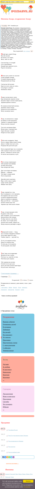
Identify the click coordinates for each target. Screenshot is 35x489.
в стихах (28, 51)
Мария (28, 474)
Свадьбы (6, 402)
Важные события (9, 322)
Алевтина (24, 287)
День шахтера (11, 446)
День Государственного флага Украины (18, 435)
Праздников (7, 399)
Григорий (12, 474)
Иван (16, 474)
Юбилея (6, 407)
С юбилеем (6, 348)
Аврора (15, 287)
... (3, 380)
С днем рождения (9, 345)
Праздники (6, 340)
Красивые (6, 377)
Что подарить (7, 404)
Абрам (10, 287)
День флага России (13, 430)
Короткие (6, 375)
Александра (11, 289)
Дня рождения (8, 394)
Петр (31, 474)
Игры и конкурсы (9, 396)
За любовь (6, 367)
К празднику (7, 369)
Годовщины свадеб (9, 324)
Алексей (17, 289)
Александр (4, 289)
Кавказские (7, 372)
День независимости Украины (15, 441)
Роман (12, 477)
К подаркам (7, 327)
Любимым (6, 330)
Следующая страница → (10, 273)
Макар (24, 474)
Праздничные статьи (6, 4)
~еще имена (4, 287)
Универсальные (8, 350)
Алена (22, 289)
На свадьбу (6, 332)
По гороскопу (7, 335)
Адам (19, 287)
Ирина (20, 474)
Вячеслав (7, 477)
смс (24, 51)
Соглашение (27, 487)
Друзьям (6, 364)
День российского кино (14, 452)
